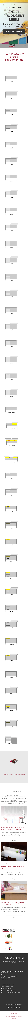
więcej (14, 840)
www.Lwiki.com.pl (16, 992)
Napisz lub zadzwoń (14, 32)
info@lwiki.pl (8, 988)
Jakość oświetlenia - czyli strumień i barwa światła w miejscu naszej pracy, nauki (13, 866)
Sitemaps (14, 1018)
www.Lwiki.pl (13, 990)
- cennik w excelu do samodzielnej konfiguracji (14, 774)
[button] (2, 852)
